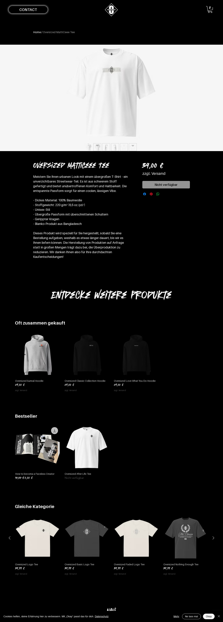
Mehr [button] (176, 616)
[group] (111, 362)
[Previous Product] (9, 538)
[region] (111, 610)
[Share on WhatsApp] (158, 194)
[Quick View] (37, 354)
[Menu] (111, 9)
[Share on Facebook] (145, 194)
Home (37, 32)
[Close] (219, 616)
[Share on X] (164, 194)
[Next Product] (213, 538)
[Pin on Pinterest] (151, 194)
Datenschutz (102, 616)
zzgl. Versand (154, 173)
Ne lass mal (191, 616)
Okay (209, 616)
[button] (28, 9)
